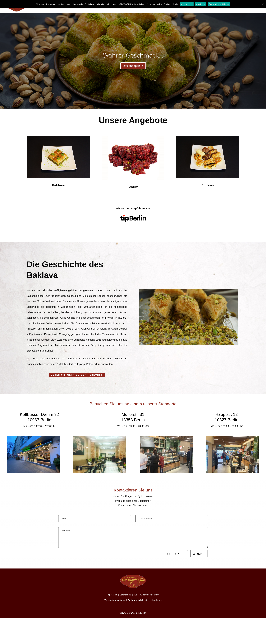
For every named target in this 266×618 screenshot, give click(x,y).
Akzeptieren (186, 4)
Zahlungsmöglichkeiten (138, 600)
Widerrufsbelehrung (149, 594)
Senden (197, 553)
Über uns (208, 7)
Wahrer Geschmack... (133, 55)
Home (168, 7)
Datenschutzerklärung (219, 4)
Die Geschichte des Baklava (187, 7)
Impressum (112, 594)
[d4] (99, 472)
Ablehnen (200, 4)
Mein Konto (156, 600)
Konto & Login (231, 7)
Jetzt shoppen (131, 66)
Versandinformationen (114, 600)
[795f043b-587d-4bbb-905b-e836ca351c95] (166, 472)
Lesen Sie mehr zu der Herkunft (77, 375)
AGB (136, 594)
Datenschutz (125, 594)
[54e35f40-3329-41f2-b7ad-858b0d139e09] (232, 472)
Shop (218, 7)
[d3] (33, 472)
